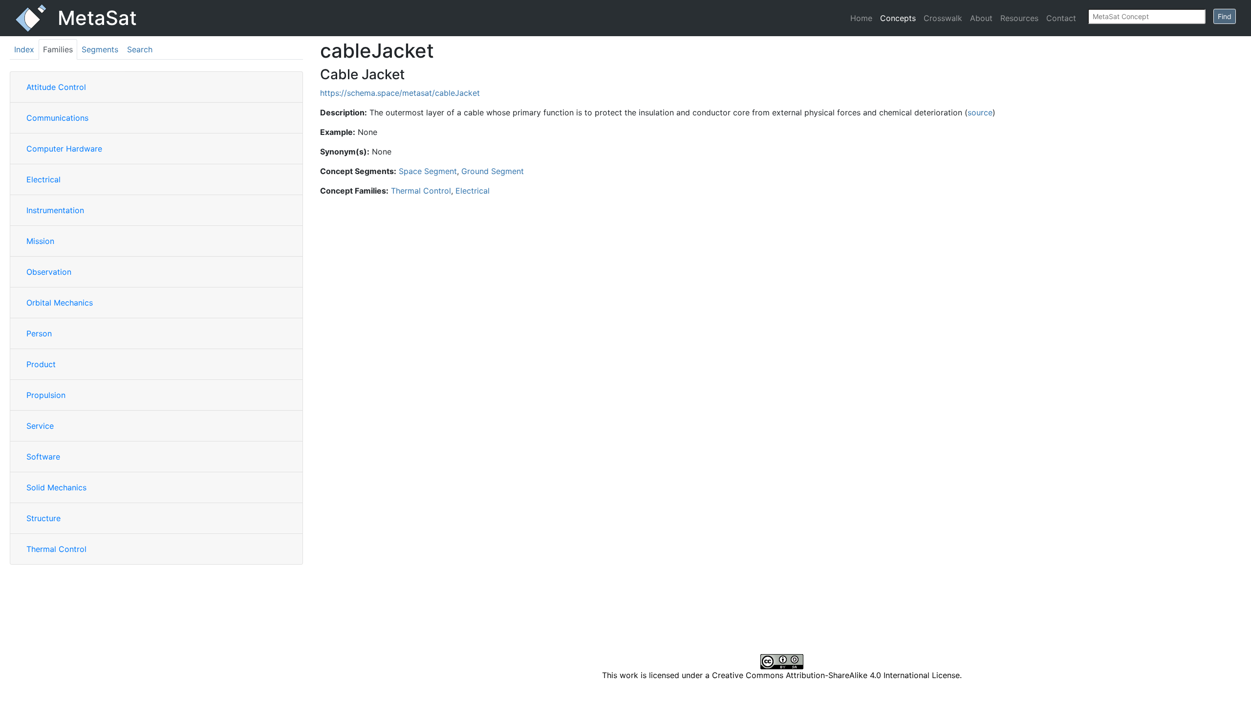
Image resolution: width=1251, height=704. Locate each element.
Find (1224, 16)
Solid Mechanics (56, 487)
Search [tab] (139, 49)
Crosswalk (943, 18)
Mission (40, 241)
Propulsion (45, 395)
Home (861, 18)
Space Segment (428, 171)
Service (40, 426)
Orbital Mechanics (59, 303)
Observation (48, 272)
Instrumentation (55, 210)
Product (41, 364)
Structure (43, 518)
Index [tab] (24, 49)
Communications (57, 118)
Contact (1061, 18)
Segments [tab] (100, 49)
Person (39, 333)
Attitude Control (56, 87)
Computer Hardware (64, 149)
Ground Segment (492, 171)
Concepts (898, 18)
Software (43, 457)
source (980, 112)
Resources (1019, 18)
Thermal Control (56, 549)
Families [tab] (58, 49)
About (981, 18)
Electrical (43, 179)
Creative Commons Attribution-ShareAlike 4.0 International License (836, 675)
